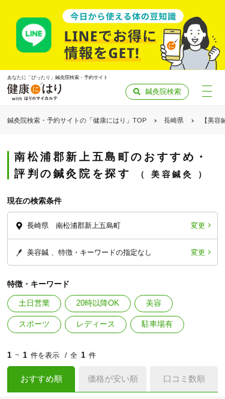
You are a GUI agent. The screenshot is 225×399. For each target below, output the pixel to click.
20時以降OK (97, 303)
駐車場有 (157, 323)
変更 (198, 225)
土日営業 (34, 303)
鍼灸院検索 (163, 91)
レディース (95, 323)
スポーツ (34, 323)
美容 (153, 303)
